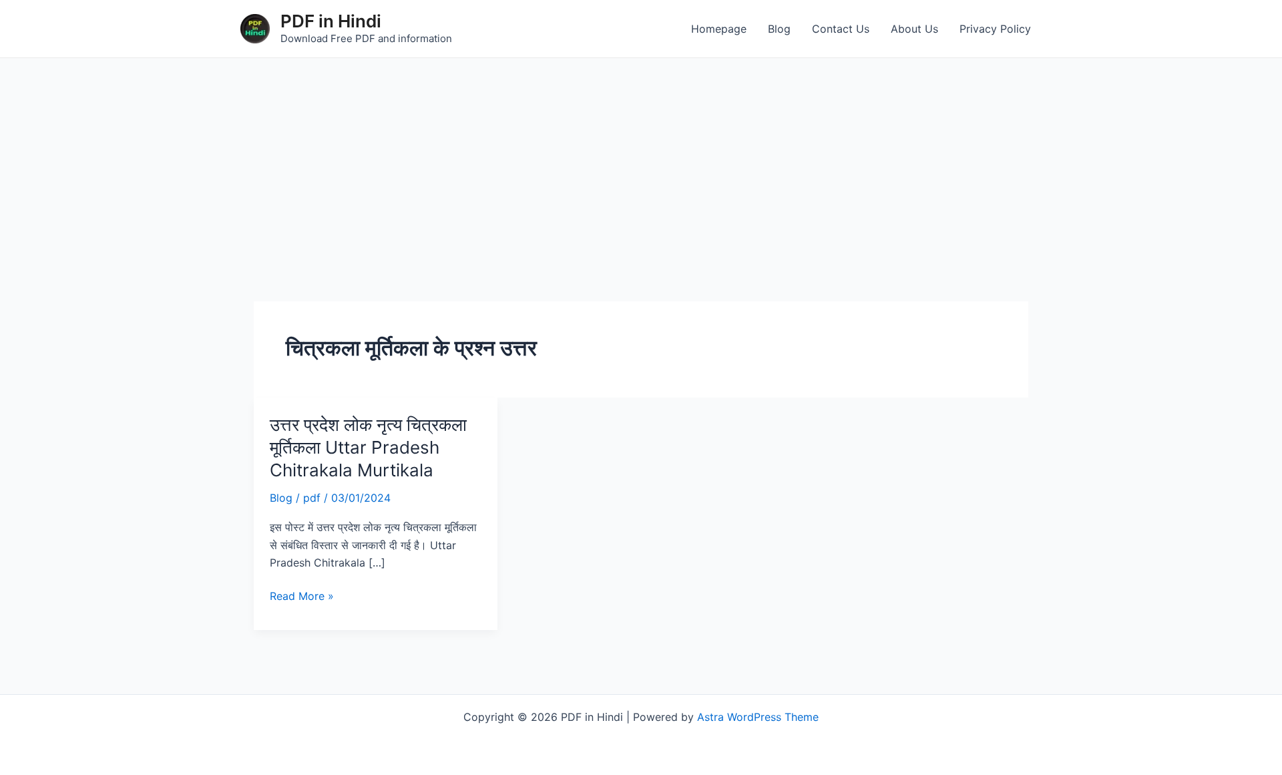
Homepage (718, 28)
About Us (914, 28)
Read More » (302, 595)
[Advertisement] (641, 158)
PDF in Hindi (330, 21)
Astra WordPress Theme (758, 717)
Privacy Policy (995, 28)
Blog (779, 28)
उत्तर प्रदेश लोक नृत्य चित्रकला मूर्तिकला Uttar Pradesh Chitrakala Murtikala (368, 447)
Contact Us (840, 28)
